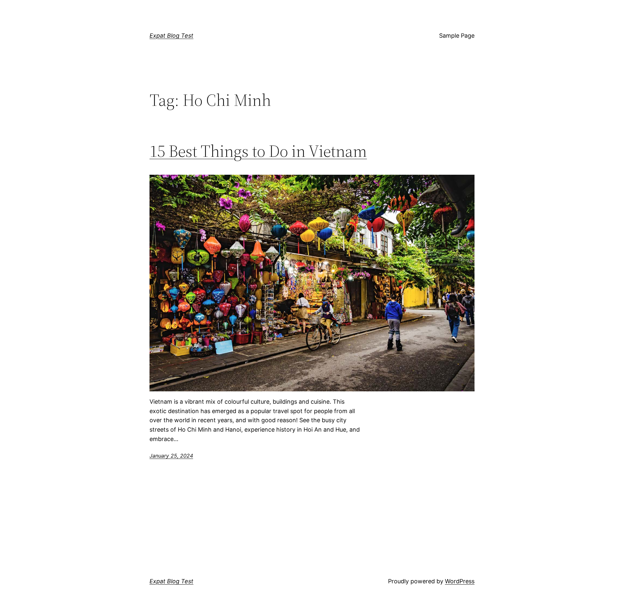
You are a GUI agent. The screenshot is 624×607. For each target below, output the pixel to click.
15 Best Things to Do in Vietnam (258, 151)
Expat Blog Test (171, 35)
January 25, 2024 (171, 455)
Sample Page (456, 35)
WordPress (459, 581)
